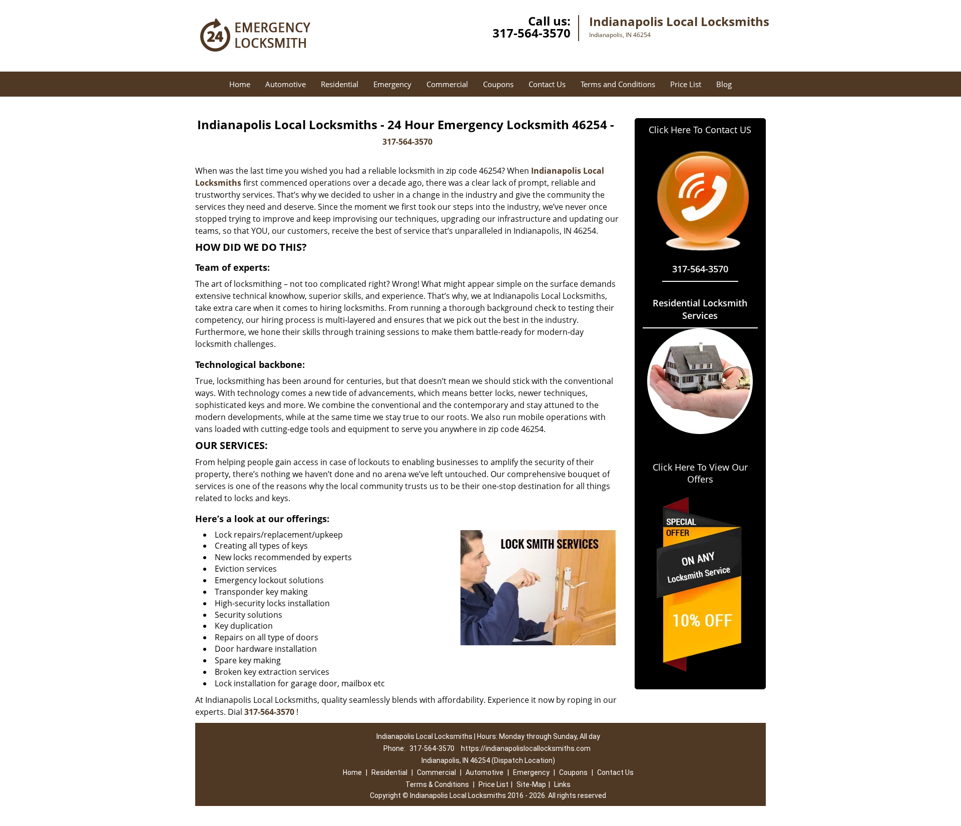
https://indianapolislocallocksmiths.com (526, 748)
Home (239, 84)
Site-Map (531, 784)
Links (562, 784)
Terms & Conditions (437, 784)
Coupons (498, 84)
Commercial (447, 84)
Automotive (285, 84)
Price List (685, 84)
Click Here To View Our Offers (700, 473)
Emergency (392, 84)
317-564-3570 (532, 33)
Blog (724, 84)
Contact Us (547, 84)
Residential (339, 84)
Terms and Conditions (618, 84)
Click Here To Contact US (700, 130)
